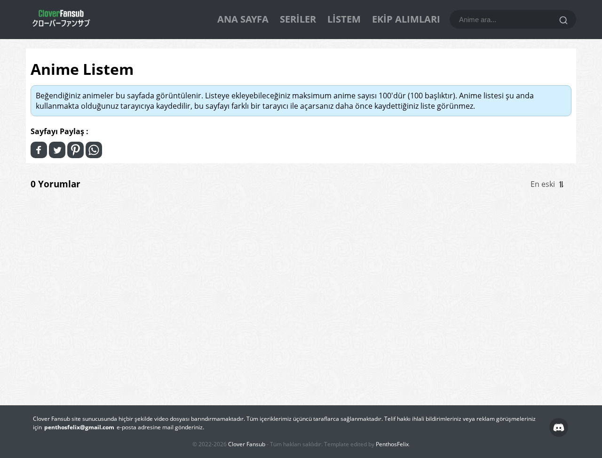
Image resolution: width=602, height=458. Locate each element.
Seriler (298, 19)
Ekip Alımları (406, 19)
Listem (344, 19)
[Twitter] (57, 150)
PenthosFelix (392, 444)
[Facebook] (39, 150)
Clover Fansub (246, 444)
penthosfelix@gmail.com (79, 427)
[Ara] (563, 20)
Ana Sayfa (243, 19)
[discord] (558, 427)
